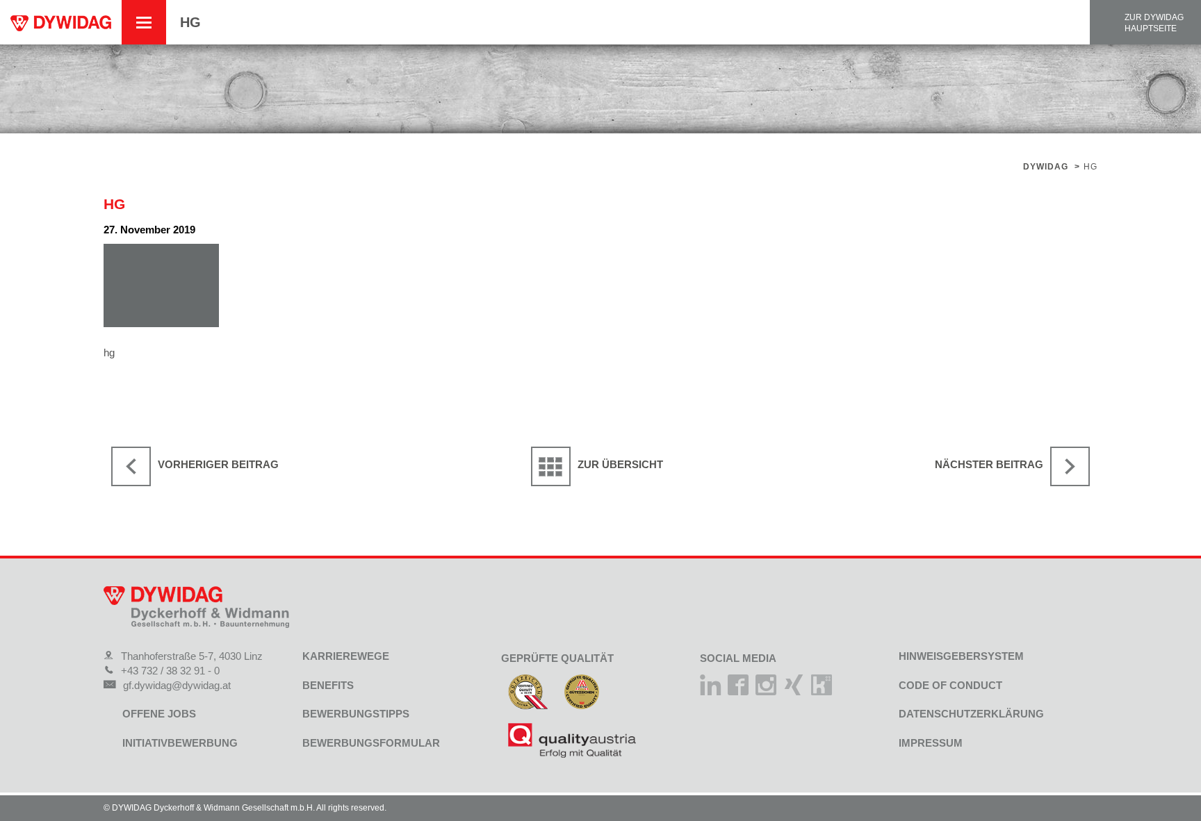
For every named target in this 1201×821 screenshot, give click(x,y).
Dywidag (1045, 167)
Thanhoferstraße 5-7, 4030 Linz (192, 656)
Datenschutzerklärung (971, 714)
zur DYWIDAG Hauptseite (1154, 23)
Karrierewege (345, 656)
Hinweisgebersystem (961, 656)
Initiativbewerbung (180, 743)
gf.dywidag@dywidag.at (177, 685)
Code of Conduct (950, 685)
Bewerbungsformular (371, 743)
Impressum (931, 743)
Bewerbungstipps (355, 714)
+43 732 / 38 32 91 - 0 (170, 671)
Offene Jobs (159, 714)
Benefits (328, 685)
